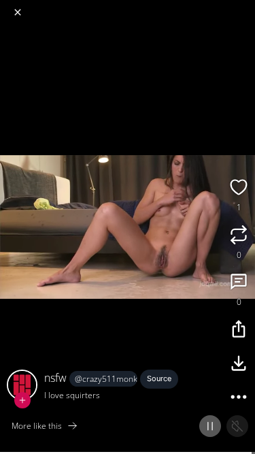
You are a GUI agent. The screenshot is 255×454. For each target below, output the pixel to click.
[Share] (238, 330)
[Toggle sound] (237, 426)
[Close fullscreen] (17, 12)
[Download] (238, 364)
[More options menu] (242, 6)
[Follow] (22, 400)
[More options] (238, 398)
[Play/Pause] (210, 426)
